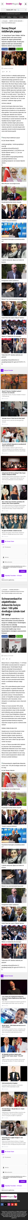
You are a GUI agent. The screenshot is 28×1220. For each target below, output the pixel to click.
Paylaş (5, 49)
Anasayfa (5, 21)
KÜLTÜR (15, 21)
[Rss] (15, 1204)
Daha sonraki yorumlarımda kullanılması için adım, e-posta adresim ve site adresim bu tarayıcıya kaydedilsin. (14, 567)
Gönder (20, 49)
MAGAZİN (20, 21)
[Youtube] (12, 1204)
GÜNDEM (11, 589)
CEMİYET (11, 21)
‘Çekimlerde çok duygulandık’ (13, 13)
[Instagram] (9, 1204)
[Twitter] (5, 1204)
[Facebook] (2, 1204)
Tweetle (13, 49)
